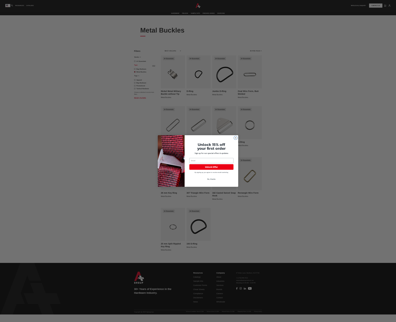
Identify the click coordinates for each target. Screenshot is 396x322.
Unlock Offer (211, 167)
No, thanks (211, 179)
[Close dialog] (235, 138)
